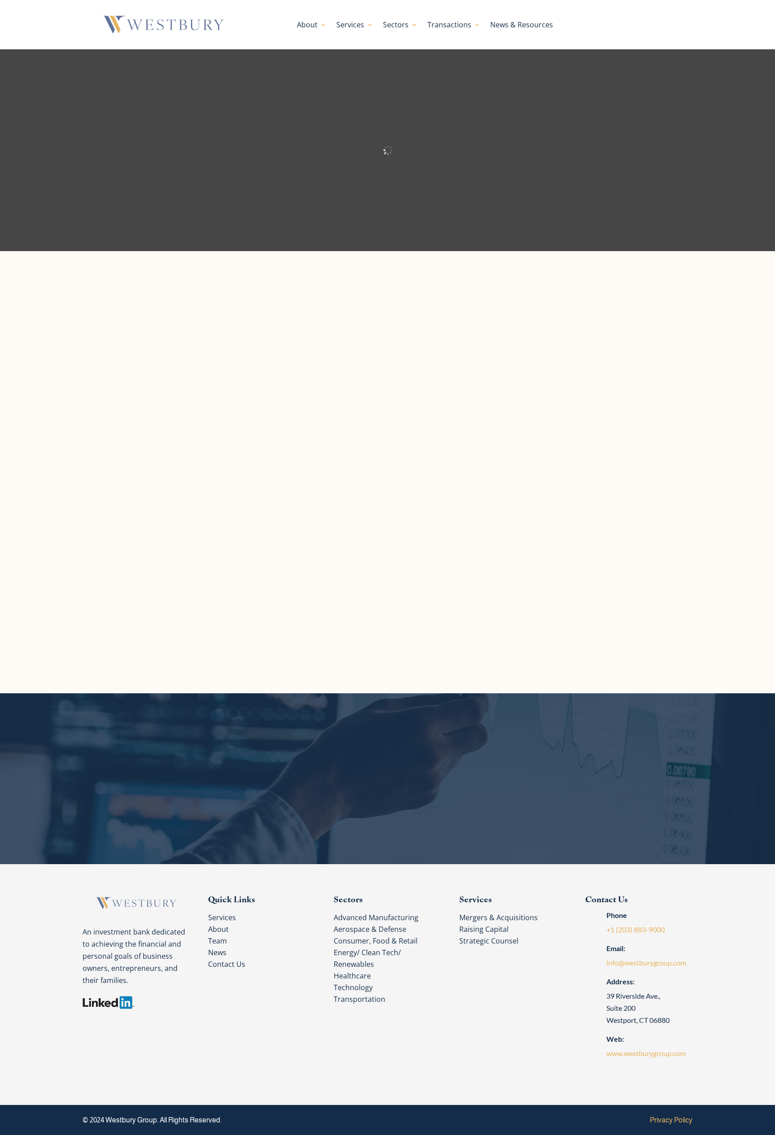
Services (350, 26)
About (307, 26)
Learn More (169, 466)
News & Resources (521, 26)
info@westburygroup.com (646, 962)
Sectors (396, 26)
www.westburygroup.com (646, 1053)
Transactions (449, 26)
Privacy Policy (671, 1120)
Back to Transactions (397, 644)
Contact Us (610, 24)
